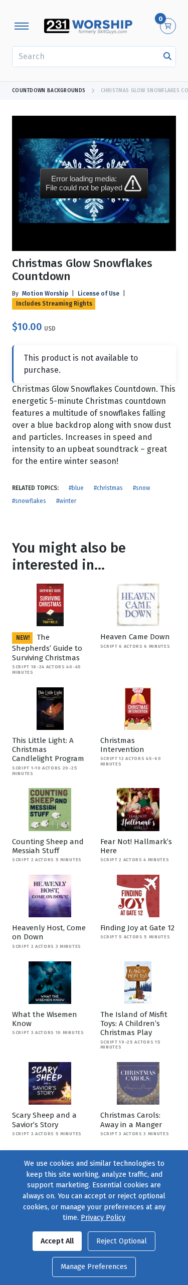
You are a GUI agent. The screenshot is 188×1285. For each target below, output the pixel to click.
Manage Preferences (94, 1266)
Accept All (57, 1241)
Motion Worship (45, 293)
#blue (76, 487)
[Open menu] (21, 26)
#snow (141, 487)
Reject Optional (121, 1241)
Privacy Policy (103, 1217)
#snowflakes (29, 500)
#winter (66, 500)
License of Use (98, 293)
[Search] (167, 57)
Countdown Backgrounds (48, 91)
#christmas (108, 487)
